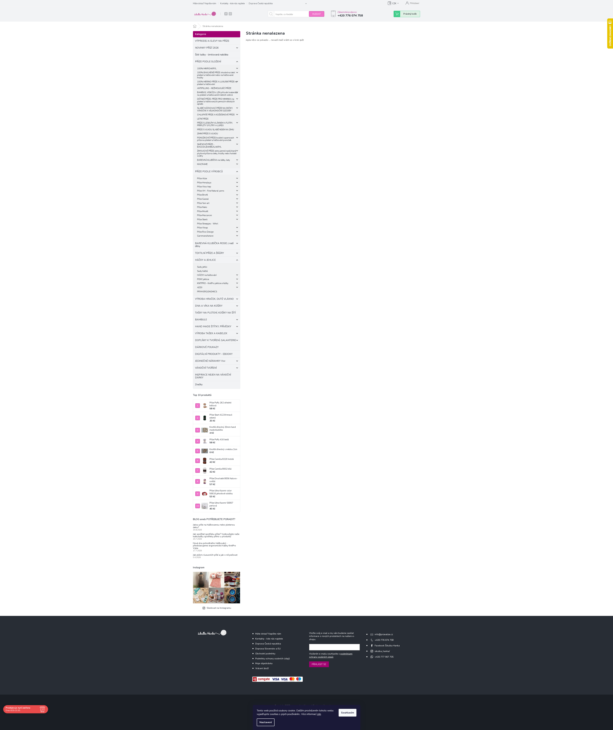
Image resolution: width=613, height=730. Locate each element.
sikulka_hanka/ (382, 651)
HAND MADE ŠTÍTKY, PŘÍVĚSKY (213, 326)
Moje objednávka (263, 663)
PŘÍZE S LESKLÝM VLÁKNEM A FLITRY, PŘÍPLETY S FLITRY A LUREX (215, 124)
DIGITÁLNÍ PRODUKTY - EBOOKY (214, 354)
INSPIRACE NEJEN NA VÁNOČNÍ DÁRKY (213, 376)
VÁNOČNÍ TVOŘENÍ (206, 367)
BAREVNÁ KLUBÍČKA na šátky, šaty (213, 160)
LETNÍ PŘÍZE (203, 118)
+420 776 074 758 (384, 640)
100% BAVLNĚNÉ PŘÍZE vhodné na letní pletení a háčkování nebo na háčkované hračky (216, 75)
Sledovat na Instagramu (219, 607)
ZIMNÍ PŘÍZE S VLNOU (207, 133)
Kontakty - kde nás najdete (232, 3)
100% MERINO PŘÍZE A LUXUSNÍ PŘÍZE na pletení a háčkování (217, 83)
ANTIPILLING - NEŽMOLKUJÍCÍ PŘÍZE (214, 88)
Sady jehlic (202, 267)
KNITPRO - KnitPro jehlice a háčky (212, 283)
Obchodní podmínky (265, 653)
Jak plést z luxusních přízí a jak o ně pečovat (215, 555)
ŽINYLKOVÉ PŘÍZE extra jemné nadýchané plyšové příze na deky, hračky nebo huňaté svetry (216, 153)
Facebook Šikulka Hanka (387, 645)
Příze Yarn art (203, 203)
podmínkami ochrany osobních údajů (330, 655)
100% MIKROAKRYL (207, 68)
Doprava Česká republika (261, 3)
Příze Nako (202, 207)
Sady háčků (202, 271)
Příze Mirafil (202, 211)
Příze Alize (202, 178)
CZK (394, 3)
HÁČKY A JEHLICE (205, 260)
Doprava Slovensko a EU (268, 648)
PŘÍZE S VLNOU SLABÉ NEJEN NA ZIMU (215, 129)
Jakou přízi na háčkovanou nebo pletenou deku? (214, 526)
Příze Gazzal (203, 199)
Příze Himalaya (204, 182)
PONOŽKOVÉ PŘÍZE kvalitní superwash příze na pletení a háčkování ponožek (215, 139)
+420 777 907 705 (384, 656)
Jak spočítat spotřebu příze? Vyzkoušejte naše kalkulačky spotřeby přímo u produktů (216, 535)
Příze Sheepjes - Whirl (207, 223)
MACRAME (202, 164)
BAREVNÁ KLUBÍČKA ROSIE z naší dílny (214, 245)
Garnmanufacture (205, 235)
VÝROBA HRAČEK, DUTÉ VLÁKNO (214, 298)
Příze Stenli (202, 219)
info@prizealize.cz (384, 634)
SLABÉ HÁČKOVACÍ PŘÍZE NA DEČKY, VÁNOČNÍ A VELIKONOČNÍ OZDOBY (215, 109)
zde (319, 714)
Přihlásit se (319, 664)
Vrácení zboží (262, 668)
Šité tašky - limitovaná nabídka (211, 54)
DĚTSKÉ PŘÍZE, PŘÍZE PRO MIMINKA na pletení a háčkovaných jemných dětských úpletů (216, 101)
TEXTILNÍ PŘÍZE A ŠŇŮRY (209, 253)
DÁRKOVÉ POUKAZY (207, 347)
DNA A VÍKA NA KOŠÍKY (208, 305)
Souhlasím (347, 712)
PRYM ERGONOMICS (207, 291)
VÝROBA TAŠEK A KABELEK (211, 333)
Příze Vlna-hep (204, 186)
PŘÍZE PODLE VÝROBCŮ (209, 171)
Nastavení (265, 722)
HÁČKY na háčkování (207, 275)
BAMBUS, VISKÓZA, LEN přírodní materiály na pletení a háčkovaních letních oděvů (217, 93)
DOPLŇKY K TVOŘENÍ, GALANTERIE (215, 340)
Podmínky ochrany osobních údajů (272, 658)
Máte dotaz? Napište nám (204, 3)
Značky (199, 384)
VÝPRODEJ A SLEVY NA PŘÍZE (212, 40)
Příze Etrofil (202, 194)
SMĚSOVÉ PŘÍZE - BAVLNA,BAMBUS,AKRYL (209, 145)
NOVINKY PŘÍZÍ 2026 (207, 47)
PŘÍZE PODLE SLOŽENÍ (208, 61)
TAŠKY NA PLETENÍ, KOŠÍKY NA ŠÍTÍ (215, 312)
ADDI (199, 287)
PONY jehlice (203, 279)
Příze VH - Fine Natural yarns (210, 190)
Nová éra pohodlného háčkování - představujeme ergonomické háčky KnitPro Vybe (214, 545)
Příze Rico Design (205, 231)
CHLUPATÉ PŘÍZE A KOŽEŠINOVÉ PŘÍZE (216, 114)
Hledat (316, 14)
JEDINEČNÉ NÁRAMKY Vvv (210, 361)
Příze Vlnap (202, 227)
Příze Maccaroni (204, 215)
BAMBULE (201, 319)
